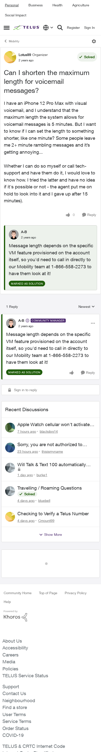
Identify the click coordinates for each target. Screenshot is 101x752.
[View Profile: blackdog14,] (10, 427)
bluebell (44, 500)
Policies (10, 653)
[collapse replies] (50, 316)
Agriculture (80, 5)
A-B (24, 232)
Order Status (15, 712)
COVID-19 (13, 719)
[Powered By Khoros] (50, 600)
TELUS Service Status (25, 660)
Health (57, 5)
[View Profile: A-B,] (14, 234)
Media (8, 646)
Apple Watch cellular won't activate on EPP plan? (53, 425)
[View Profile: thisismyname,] (10, 447)
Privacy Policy (76, 577)
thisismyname (52, 451)
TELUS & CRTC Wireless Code (34, 744)
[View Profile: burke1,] (10, 468)
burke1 (42, 475)
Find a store (14, 691)
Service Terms (16, 705)
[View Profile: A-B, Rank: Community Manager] (11, 323)
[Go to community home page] (26, 27)
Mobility (14, 41)
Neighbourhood (18, 685)
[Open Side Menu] (6, 27)
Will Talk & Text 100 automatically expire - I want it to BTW (51, 465)
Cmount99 (46, 520)
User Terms (14, 698)
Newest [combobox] (86, 306)
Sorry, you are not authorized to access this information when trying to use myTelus (54, 445)
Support (10, 671)
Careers (10, 639)
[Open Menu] (93, 41)
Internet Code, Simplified (27, 737)
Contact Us (14, 677)
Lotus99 (25, 55)
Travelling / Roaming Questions (49, 488)
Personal (12, 5)
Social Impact (15, 15)
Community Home (18, 577)
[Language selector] (48, 27)
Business (35, 5)
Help (7, 586)
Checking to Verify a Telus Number (53, 513)
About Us (12, 625)
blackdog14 (49, 431)
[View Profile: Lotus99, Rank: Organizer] (10, 57)
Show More (53, 534)
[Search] (60, 28)
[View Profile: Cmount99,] (10, 517)
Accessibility (15, 632)
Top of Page (48, 577)
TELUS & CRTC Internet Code (33, 730)
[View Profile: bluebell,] (10, 491)
